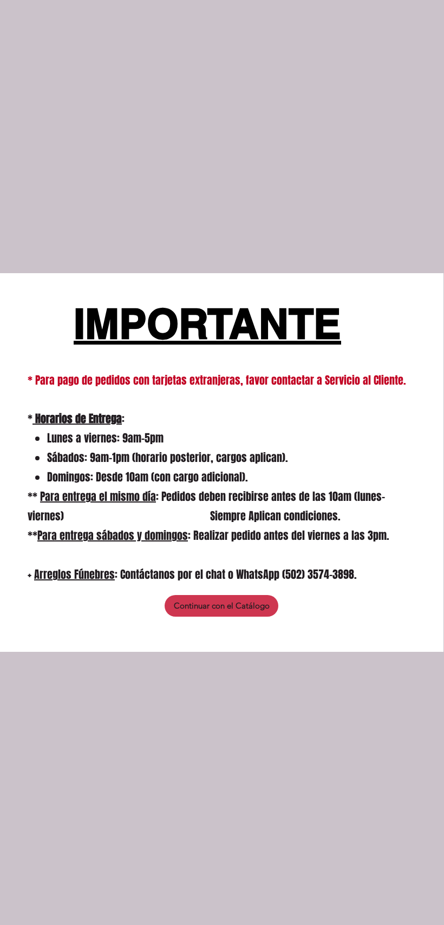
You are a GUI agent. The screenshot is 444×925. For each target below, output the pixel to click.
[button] (221, 606)
